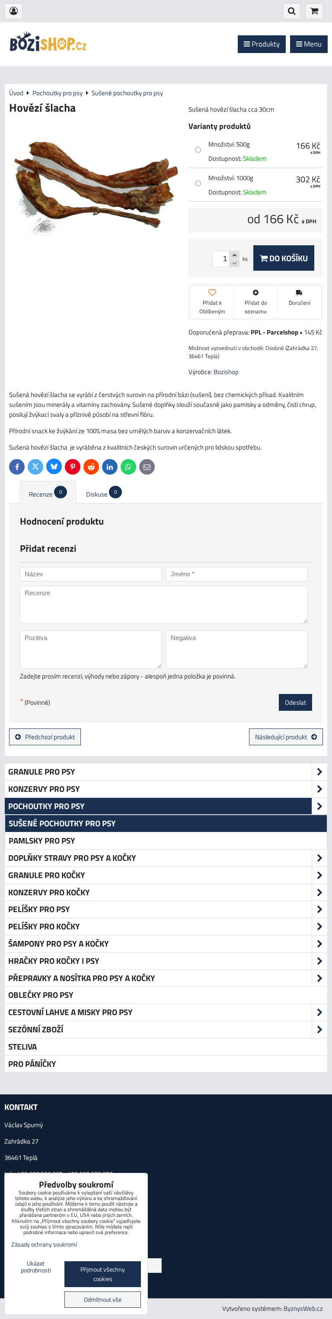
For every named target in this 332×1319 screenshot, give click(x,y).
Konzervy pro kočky (49, 892)
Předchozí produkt (50, 737)
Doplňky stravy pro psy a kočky (72, 857)
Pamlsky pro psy (42, 840)
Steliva (22, 1046)
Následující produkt (281, 737)
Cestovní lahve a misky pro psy (70, 1012)
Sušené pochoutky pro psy (62, 823)
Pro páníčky (32, 1063)
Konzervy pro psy (44, 788)
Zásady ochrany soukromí (44, 1244)
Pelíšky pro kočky (44, 926)
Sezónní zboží (35, 1029)
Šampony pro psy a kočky (58, 943)
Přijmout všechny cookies (102, 1274)
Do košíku (288, 258)
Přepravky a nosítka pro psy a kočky (81, 978)
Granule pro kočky (46, 875)
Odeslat (295, 702)
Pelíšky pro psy (39, 909)
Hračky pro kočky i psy (53, 960)
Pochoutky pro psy (46, 806)
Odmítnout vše (102, 1299)
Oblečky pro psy (40, 994)
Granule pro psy (41, 771)
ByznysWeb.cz (303, 1308)
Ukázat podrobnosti (36, 1267)
